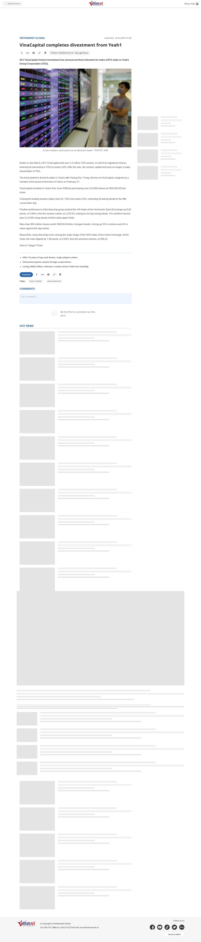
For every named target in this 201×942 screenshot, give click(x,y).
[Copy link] (39, 53)
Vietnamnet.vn (14, 3)
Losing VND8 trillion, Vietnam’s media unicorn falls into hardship (56, 266)
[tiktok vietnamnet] (167, 927)
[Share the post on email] (33, 53)
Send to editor (174, 934)
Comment (26, 274)
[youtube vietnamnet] (159, 927)
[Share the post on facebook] (22, 53)
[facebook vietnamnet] (152, 927)
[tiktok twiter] (174, 927)
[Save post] (45, 53)
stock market (35, 281)
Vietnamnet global (32, 38)
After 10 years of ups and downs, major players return (50, 257)
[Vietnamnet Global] (103, 5)
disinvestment (54, 281)
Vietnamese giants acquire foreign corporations (47, 262)
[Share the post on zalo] (27, 53)
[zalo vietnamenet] (181, 927)
